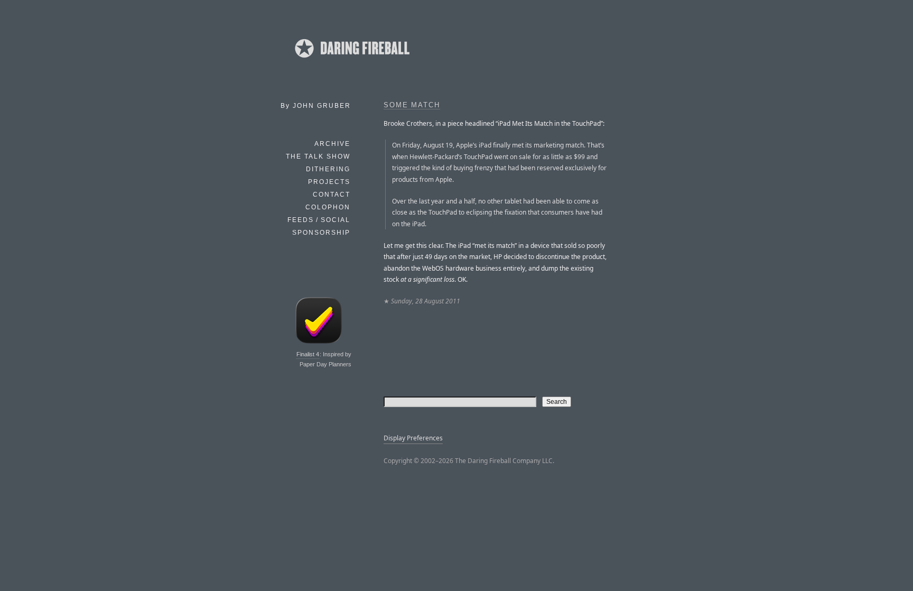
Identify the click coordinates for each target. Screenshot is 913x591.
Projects (329, 182)
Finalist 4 (307, 354)
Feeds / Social (318, 220)
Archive (332, 143)
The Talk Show (318, 156)
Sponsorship (321, 232)
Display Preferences (413, 437)
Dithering (328, 169)
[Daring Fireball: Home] (351, 61)
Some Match (412, 105)
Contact (331, 194)
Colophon (327, 207)
